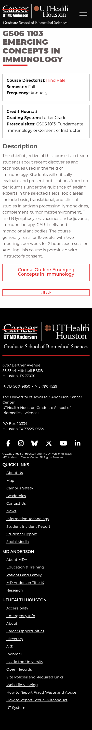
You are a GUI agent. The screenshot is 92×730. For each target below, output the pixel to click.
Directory (14, 639)
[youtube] (63, 443)
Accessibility (17, 608)
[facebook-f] (8, 443)
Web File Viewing (22, 685)
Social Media (17, 542)
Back (46, 292)
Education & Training (25, 567)
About (11, 624)
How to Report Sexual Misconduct (36, 700)
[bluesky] (34, 443)
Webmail (14, 654)
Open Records (19, 670)
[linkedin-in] (77, 443)
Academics (16, 496)
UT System (15, 708)
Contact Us (16, 504)
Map (10, 481)
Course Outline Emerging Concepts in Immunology (46, 272)
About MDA (16, 560)
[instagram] (21, 443)
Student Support (21, 534)
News (11, 511)
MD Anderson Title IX (25, 583)
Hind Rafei (56, 81)
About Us (14, 473)
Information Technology (27, 519)
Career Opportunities (25, 631)
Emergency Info (20, 616)
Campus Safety (19, 488)
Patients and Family (24, 575)
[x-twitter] (49, 443)
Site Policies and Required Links (35, 677)
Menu (83, 14)
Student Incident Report (28, 527)
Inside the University (24, 662)
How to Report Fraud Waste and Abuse (41, 693)
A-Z (9, 647)
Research (14, 591)
